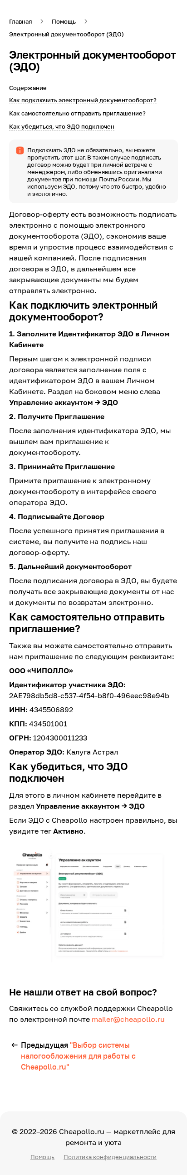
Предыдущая (78, 1055)
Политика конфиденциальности (110, 1156)
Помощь (42, 1156)
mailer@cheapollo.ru (128, 1019)
